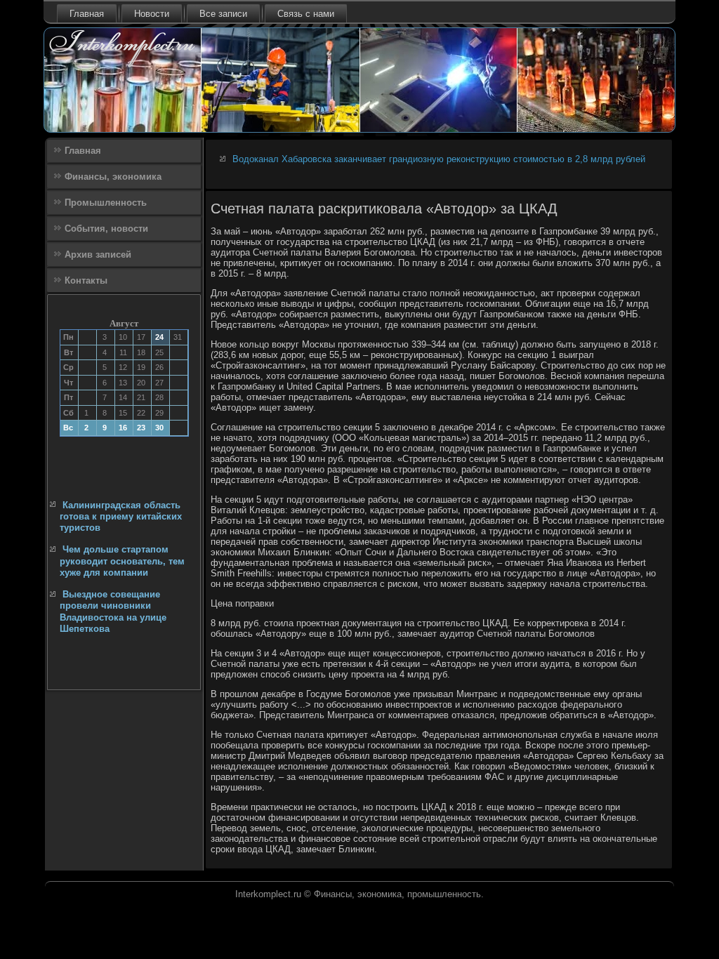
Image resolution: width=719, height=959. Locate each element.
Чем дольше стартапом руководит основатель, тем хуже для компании (122, 561)
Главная (87, 13)
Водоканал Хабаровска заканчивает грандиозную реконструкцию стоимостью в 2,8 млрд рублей (438, 159)
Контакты (86, 280)
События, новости (106, 228)
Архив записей (98, 254)
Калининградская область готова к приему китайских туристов (121, 517)
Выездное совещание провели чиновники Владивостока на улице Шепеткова (113, 611)
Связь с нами (305, 13)
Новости (151, 13)
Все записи (223, 13)
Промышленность (106, 202)
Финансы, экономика (113, 176)
